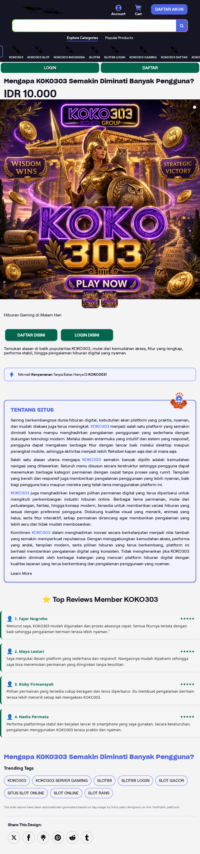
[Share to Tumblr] (87, 837)
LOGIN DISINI (87, 335)
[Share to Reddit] (72, 837)
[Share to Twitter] (14, 837)
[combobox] (94, 25)
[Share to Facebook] (28, 837)
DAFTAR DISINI (31, 335)
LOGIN (50, 68)
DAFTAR (150, 68)
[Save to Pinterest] (58, 837)
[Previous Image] (4, 200)
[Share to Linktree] (43, 837)
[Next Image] (196, 200)
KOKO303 (100, 426)
